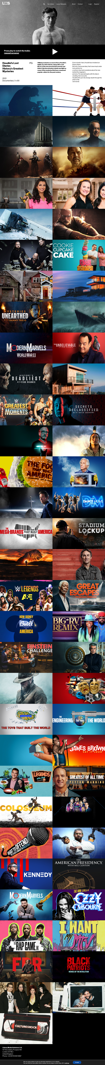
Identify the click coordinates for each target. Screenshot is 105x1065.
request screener (11, 53)
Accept (77, 1062)
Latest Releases (61, 4)
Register (96, 4)
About (74, 4)
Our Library (50, 4)
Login (90, 4)
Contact (80, 4)
